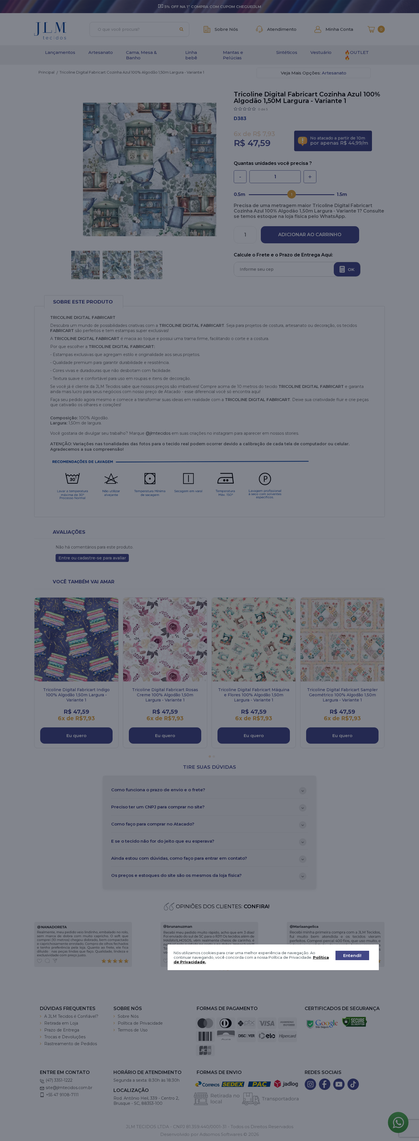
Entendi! (352, 955)
